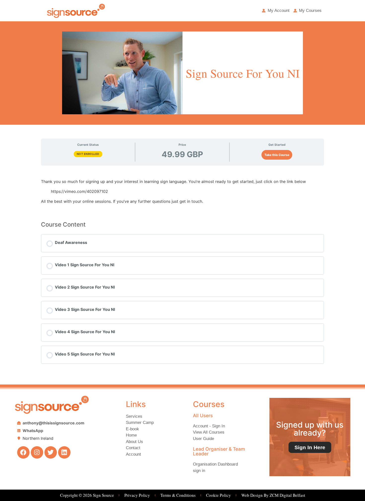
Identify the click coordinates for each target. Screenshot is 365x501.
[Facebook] (23, 452)
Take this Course (276, 155)
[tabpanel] (182, 191)
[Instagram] (37, 452)
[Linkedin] (64, 452)
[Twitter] (50, 452)
